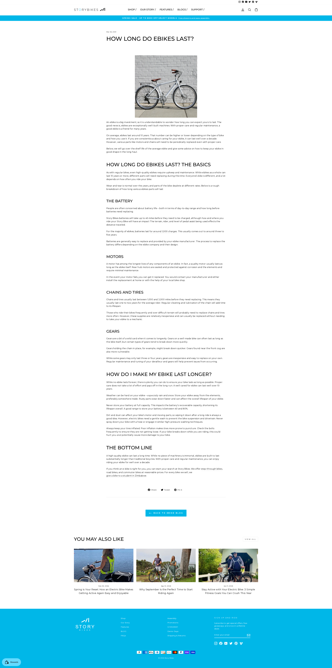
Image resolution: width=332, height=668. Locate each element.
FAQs (123, 636)
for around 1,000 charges (163, 231)
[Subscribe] (248, 635)
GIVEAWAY (172, 627)
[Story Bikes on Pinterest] (236, 643)
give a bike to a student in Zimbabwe (126, 476)
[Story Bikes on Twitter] (231, 643)
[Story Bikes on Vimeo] (241, 643)
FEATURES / (167, 9)
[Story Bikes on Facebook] (220, 643)
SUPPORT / (197, 9)
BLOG (123, 631)
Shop (123, 618)
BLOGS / (182, 9)
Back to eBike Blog (168, 513)
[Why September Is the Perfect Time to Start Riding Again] (166, 565)
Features (125, 627)
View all (250, 539)
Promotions (172, 623)
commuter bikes (132, 472)
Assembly (171, 618)
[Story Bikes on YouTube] (225, 643)
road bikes (111, 472)
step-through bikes (211, 469)
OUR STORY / (148, 9)
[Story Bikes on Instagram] (215, 643)
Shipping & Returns (176, 636)
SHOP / (132, 9)
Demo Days (172, 631)
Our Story (125, 623)
